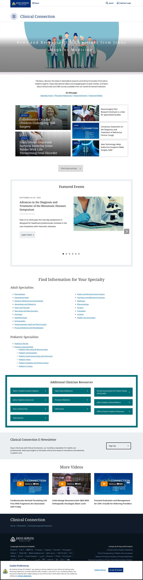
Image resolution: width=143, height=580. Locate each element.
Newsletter (21, 526)
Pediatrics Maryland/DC (24, 347)
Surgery (80, 307)
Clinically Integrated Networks (40, 526)
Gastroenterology (22, 297)
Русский (56, 550)
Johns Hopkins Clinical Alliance (109, 402)
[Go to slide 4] (72, 253)
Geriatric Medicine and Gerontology (29, 301)
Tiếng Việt (22, 553)
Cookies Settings (100, 570)
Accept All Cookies (116, 570)
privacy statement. (25, 576)
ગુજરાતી (13, 559)
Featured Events (80, 95)
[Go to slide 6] (79, 253)
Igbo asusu (50, 553)
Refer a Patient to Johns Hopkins (26, 391)
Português (66, 550)
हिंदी (43, 559)
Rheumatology (83, 304)
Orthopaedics (20, 321)
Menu (35, 4)
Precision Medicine (62, 400)
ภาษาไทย (22, 559)
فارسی (37, 559)
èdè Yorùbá (62, 553)
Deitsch (50, 559)
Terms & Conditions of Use (98, 560)
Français (39, 550)
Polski (58, 556)
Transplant (81, 311)
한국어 (20, 556)
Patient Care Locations (124, 553)
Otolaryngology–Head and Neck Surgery (31, 324)
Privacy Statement (125, 556)
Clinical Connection (37, 16)
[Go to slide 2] (66, 253)
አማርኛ (21, 550)
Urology (80, 314)
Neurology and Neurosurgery (26, 311)
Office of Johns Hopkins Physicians (110, 411)
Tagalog (48, 550)
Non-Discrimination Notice (121, 560)
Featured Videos (95, 95)
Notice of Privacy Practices (106, 556)
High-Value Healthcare (64, 391)
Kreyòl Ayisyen (31, 556)
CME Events (59, 409)
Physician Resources (63, 95)
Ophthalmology (21, 318)
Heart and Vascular (22, 307)
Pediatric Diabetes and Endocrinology (34, 363)
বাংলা (70, 553)
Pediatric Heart (25, 359)
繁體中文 (29, 550)
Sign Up (112, 446)
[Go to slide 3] (69, 253)
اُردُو (30, 559)
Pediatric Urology (26, 366)
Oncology (18, 314)
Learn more (27, 234)
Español (13, 550)
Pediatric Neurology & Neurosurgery (33, 349)
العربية (41, 556)
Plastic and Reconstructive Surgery (91, 294)
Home (12, 526)
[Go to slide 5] (75, 253)
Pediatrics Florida (21, 343)
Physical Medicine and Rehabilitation (29, 328)
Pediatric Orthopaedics (28, 353)
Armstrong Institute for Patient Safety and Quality (112, 392)
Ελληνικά (67, 556)
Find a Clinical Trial (20, 409)
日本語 (12, 556)
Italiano (13, 553)
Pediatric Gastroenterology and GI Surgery (36, 356)
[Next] (126, 231)
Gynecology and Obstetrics (25, 304)
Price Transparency (105, 553)
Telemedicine (18, 418)
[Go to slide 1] (63, 253)
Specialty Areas (47, 95)
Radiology (81, 301)
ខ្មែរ (57, 559)
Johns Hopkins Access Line (23, 400)
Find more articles (69, 168)
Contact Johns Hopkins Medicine (120, 550)
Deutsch (49, 556)
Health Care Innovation (86, 318)
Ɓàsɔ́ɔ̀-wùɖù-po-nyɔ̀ (36, 553)
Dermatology (20, 294)
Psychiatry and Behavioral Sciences (91, 297)
